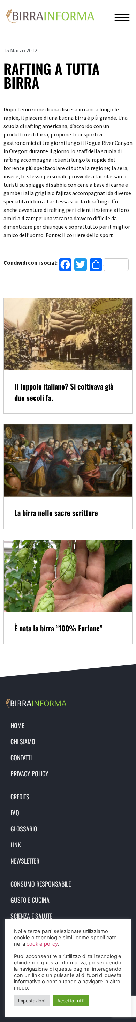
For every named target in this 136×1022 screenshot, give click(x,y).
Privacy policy (29, 773)
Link (15, 844)
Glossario (23, 828)
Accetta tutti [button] (70, 1001)
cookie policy (42, 944)
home (17, 725)
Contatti (21, 757)
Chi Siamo (22, 741)
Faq (14, 812)
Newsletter (24, 860)
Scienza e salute (31, 915)
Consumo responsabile (40, 883)
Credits (19, 796)
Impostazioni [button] (31, 1001)
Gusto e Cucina (30, 899)
